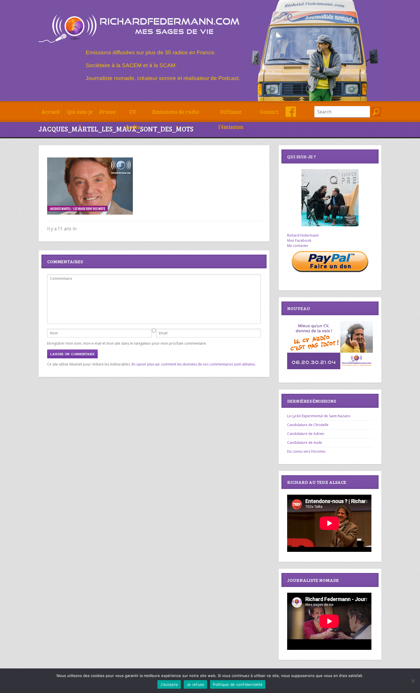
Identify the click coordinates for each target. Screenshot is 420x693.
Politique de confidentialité (238, 684)
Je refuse (195, 684)
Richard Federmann (303, 235)
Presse (107, 111)
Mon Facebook (299, 240)
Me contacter (297, 245)
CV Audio (132, 113)
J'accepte (169, 684)
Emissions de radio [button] (175, 111)
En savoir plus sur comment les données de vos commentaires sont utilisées (193, 364)
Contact (269, 111)
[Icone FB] (290, 111)
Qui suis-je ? (80, 113)
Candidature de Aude (304, 442)
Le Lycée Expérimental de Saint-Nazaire (318, 416)
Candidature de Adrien (305, 433)
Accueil (50, 111)
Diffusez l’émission (230, 113)
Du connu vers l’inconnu (306, 451)
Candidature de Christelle (308, 424)
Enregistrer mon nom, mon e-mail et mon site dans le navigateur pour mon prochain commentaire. (127, 343)
